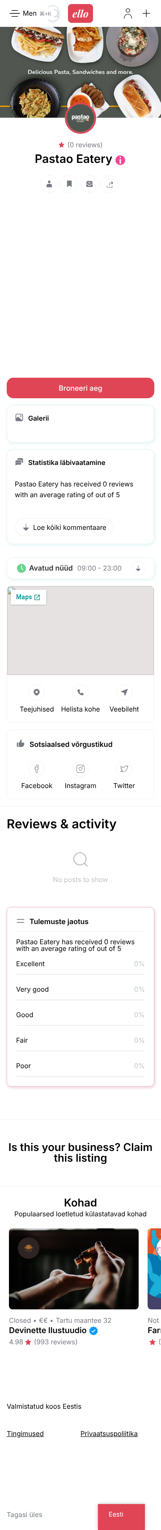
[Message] (89, 184)
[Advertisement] (80, 277)
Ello (80, 13)
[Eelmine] (0, 1292)
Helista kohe (80, 709)
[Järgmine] (160, 1292)
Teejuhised (37, 709)
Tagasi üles (24, 1514)
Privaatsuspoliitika (109, 1433)
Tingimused (25, 1433)
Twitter (124, 785)
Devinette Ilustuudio (48, 1330)
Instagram (81, 785)
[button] (146, 13)
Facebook (37, 785)
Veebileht (124, 709)
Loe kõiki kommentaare (69, 527)
